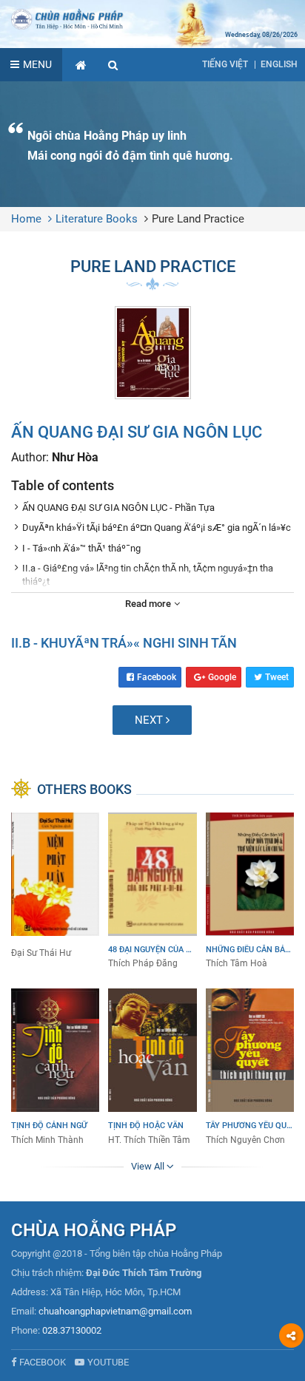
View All (149, 1166)
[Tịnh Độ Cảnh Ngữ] (55, 1067)
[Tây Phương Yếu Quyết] (250, 1067)
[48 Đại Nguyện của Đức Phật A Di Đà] (152, 891)
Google (222, 677)
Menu (37, 64)
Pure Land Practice (198, 218)
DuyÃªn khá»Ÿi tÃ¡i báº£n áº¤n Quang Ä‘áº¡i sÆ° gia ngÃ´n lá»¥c (156, 527)
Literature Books (97, 218)
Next (150, 720)
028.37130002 (71, 1330)
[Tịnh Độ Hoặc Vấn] (152, 1067)
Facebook (156, 677)
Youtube (108, 1362)
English (279, 64)
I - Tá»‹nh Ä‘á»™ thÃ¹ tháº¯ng (81, 548)
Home (26, 218)
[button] (113, 64)
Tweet (277, 677)
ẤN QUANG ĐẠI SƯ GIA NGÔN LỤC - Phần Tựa (118, 507)
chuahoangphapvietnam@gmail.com (115, 1311)
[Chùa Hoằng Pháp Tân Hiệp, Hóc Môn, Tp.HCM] (152, 18)
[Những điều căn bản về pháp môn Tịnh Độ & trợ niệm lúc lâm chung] (250, 891)
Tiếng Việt (225, 64)
